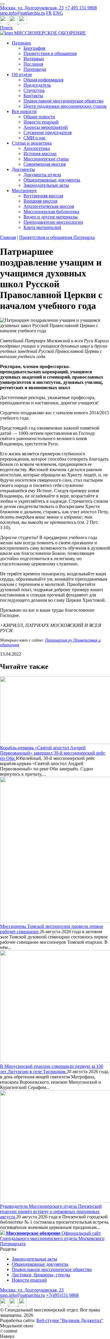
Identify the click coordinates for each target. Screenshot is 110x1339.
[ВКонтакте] (14, 22)
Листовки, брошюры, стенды (41, 1274)
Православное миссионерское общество (63, 100)
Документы (23, 169)
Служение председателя (47, 132)
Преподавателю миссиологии (53, 222)
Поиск (6, 27)
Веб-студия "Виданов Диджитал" (69, 1320)
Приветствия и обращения (50, 53)
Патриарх (21, 42)
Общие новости (39, 116)
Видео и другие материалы (50, 216)
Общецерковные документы (51, 179)
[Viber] (23, 22)
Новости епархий (41, 121)
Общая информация (43, 79)
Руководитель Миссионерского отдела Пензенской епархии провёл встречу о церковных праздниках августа (51, 1211)
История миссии (40, 153)
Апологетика (36, 148)
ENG (58, 13)
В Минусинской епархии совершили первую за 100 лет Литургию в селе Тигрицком (51, 1069)
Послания (33, 63)
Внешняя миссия (40, 201)
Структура (34, 90)
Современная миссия (44, 164)
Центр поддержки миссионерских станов (64, 106)
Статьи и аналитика (32, 143)
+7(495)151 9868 (62, 1295)
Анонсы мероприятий (45, 127)
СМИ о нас (34, 137)
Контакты (33, 95)
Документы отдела (42, 174)
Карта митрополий (42, 227)
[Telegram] (4, 22)
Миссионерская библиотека (51, 211)
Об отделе (22, 74)
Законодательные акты (46, 185)
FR (49, 13)
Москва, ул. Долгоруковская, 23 (32, 7)
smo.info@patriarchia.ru (22, 13)
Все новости (24, 111)
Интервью (33, 58)
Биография (34, 48)
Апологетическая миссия (48, 206)
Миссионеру (24, 190)
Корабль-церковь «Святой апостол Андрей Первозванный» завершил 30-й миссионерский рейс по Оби (52, 753)
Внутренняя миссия (43, 195)
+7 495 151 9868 (81, 7)
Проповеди (34, 69)
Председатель (37, 85)
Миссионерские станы (46, 158)
